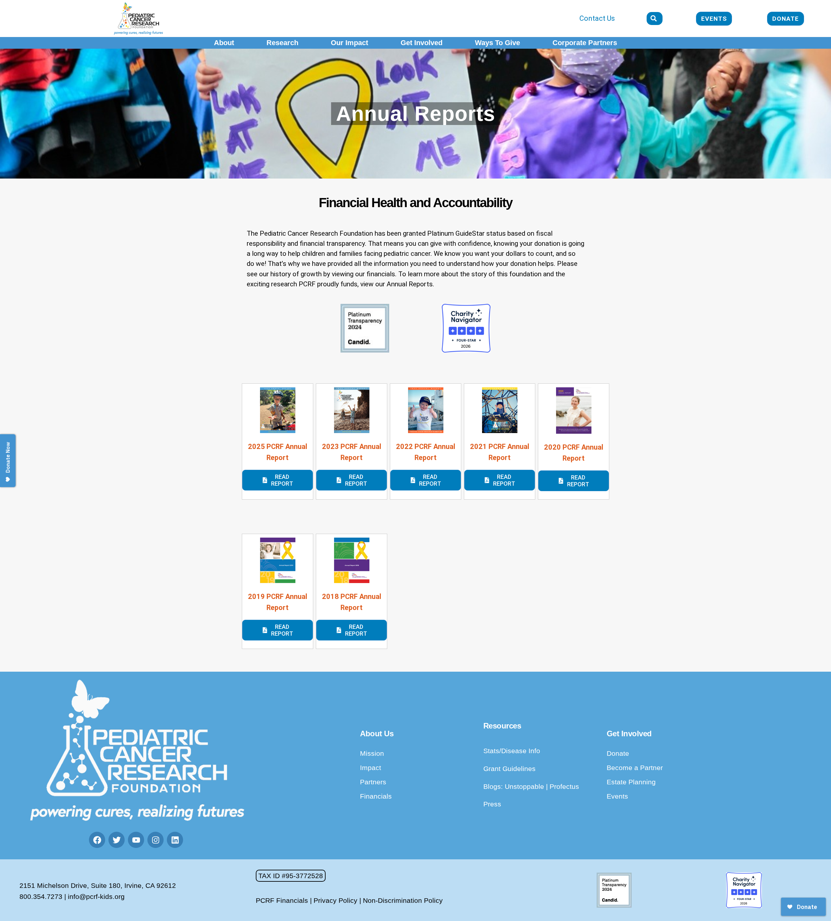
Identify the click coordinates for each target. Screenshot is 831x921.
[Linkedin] (175, 840)
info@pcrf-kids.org (96, 896)
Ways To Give (497, 43)
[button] (291, 876)
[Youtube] (136, 840)
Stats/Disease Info (511, 750)
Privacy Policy (335, 900)
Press (492, 804)
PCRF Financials (282, 900)
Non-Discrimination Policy (403, 900)
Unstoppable (525, 786)
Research (282, 43)
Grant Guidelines (509, 768)
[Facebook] (97, 840)
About (224, 43)
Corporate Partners (584, 43)
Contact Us (597, 18)
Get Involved (421, 43)
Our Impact (349, 43)
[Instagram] (155, 840)
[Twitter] (116, 840)
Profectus (564, 786)
